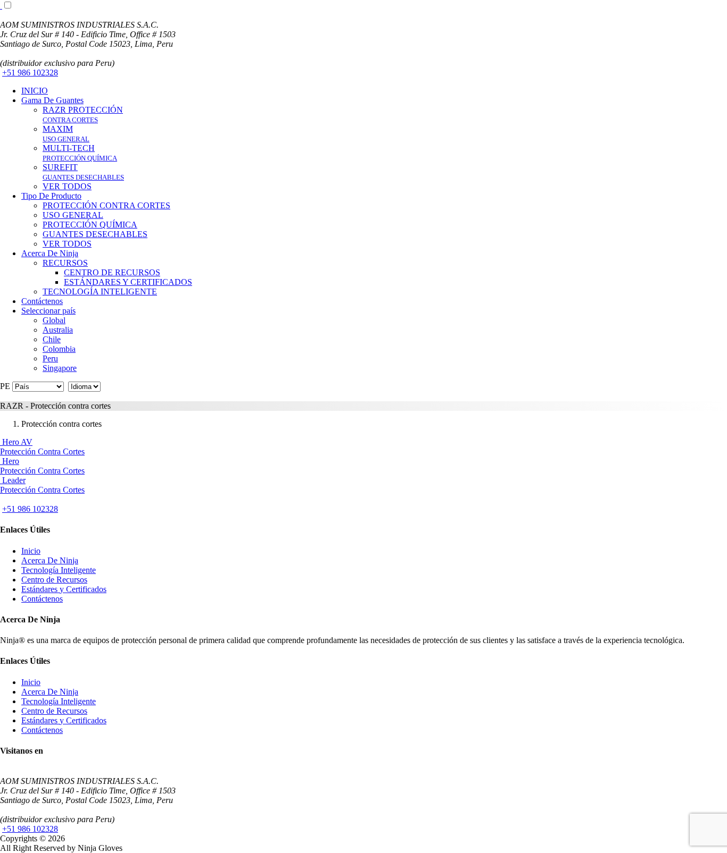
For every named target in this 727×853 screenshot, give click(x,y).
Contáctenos (42, 301)
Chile (52, 339)
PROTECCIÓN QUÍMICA (90, 224)
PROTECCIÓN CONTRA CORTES (106, 205)
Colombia (59, 348)
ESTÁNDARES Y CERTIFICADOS (128, 281)
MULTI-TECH (80, 152)
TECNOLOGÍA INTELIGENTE (100, 291)
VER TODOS (67, 186)
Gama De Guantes (52, 100)
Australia (58, 329)
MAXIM (66, 133)
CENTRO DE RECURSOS (112, 272)
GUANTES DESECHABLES (95, 234)
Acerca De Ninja (49, 253)
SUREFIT (83, 172)
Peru (50, 358)
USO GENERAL (73, 214)
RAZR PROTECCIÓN (83, 114)
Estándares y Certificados (63, 589)
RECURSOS (65, 262)
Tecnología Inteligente (58, 570)
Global (54, 320)
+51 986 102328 (30, 72)
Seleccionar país (48, 310)
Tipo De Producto (51, 195)
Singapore (60, 368)
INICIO (34, 90)
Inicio (30, 550)
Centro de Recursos (54, 579)
